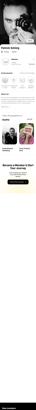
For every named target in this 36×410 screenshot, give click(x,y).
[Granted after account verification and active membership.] (31, 80)
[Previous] (4, 4)
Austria (14, 52)
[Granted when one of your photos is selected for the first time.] (22, 80)
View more (32, 64)
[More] (34, 59)
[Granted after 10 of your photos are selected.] (13, 80)
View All (29, 119)
